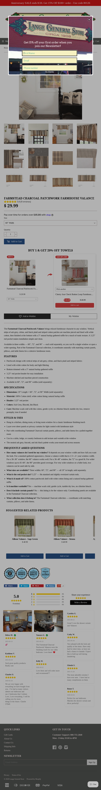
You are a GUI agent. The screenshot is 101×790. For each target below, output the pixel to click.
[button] (89, 19)
